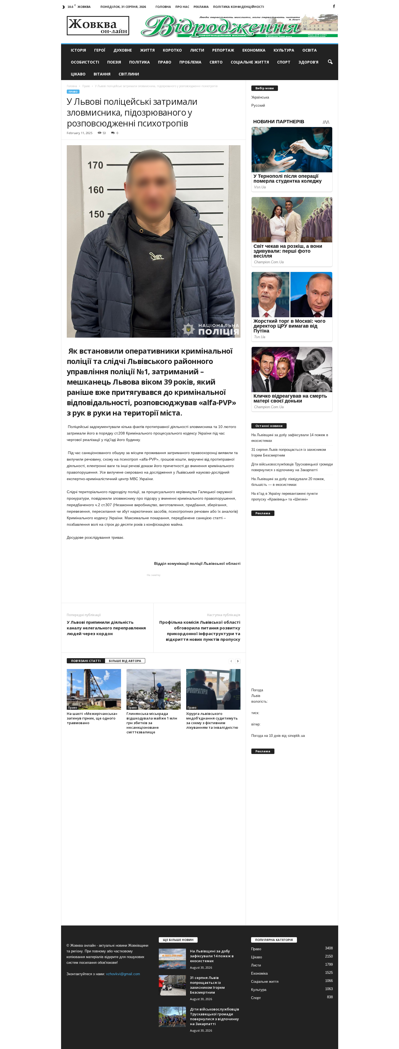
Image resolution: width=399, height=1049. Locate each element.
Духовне (122, 50)
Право (164, 62)
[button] (330, 62)
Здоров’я (308, 62)
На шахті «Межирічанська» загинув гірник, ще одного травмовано (92, 718)
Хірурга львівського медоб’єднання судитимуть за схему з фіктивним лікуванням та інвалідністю (212, 720)
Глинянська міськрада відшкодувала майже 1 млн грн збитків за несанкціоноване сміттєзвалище (151, 722)
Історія (78, 50)
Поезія (114, 62)
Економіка (253, 50)
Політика (139, 62)
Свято (216, 62)
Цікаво (78, 74)
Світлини (129, 74)
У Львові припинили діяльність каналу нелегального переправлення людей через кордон (106, 627)
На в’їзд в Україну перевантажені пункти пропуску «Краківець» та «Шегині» (284, 496)
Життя (147, 50)
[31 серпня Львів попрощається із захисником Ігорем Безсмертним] (172, 985)
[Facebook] (334, 7)
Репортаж (223, 50)
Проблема (190, 62)
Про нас (182, 7)
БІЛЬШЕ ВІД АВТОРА (125, 661)
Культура (284, 50)
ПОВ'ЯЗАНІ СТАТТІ (86, 661)
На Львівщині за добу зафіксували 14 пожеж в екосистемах (289, 438)
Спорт (283, 62)
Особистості (85, 62)
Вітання (102, 74)
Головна (163, 7)
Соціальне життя (250, 62)
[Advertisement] (153, 588)
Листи (197, 50)
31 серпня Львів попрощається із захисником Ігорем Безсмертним (288, 452)
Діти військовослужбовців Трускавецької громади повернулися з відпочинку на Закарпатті (292, 467)
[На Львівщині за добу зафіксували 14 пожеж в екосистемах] (172, 959)
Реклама (201, 7)
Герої (99, 50)
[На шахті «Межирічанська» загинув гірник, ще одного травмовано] (94, 689)
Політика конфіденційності (238, 7)
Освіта (309, 50)
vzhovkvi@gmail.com (123, 974)
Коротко (172, 50)
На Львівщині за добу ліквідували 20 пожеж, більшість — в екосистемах (288, 482)
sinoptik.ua (296, 736)
